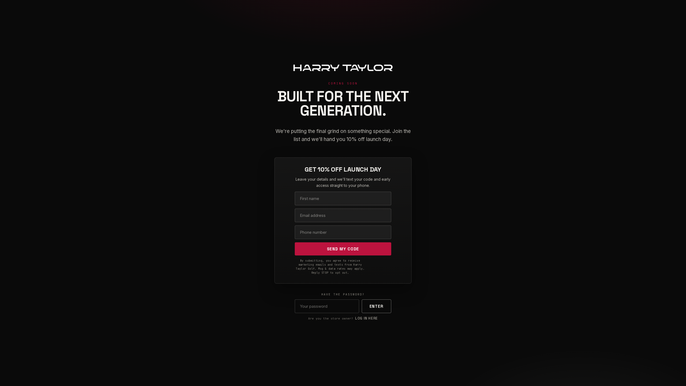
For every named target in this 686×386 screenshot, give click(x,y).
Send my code (343, 248)
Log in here (366, 318)
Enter (377, 306)
